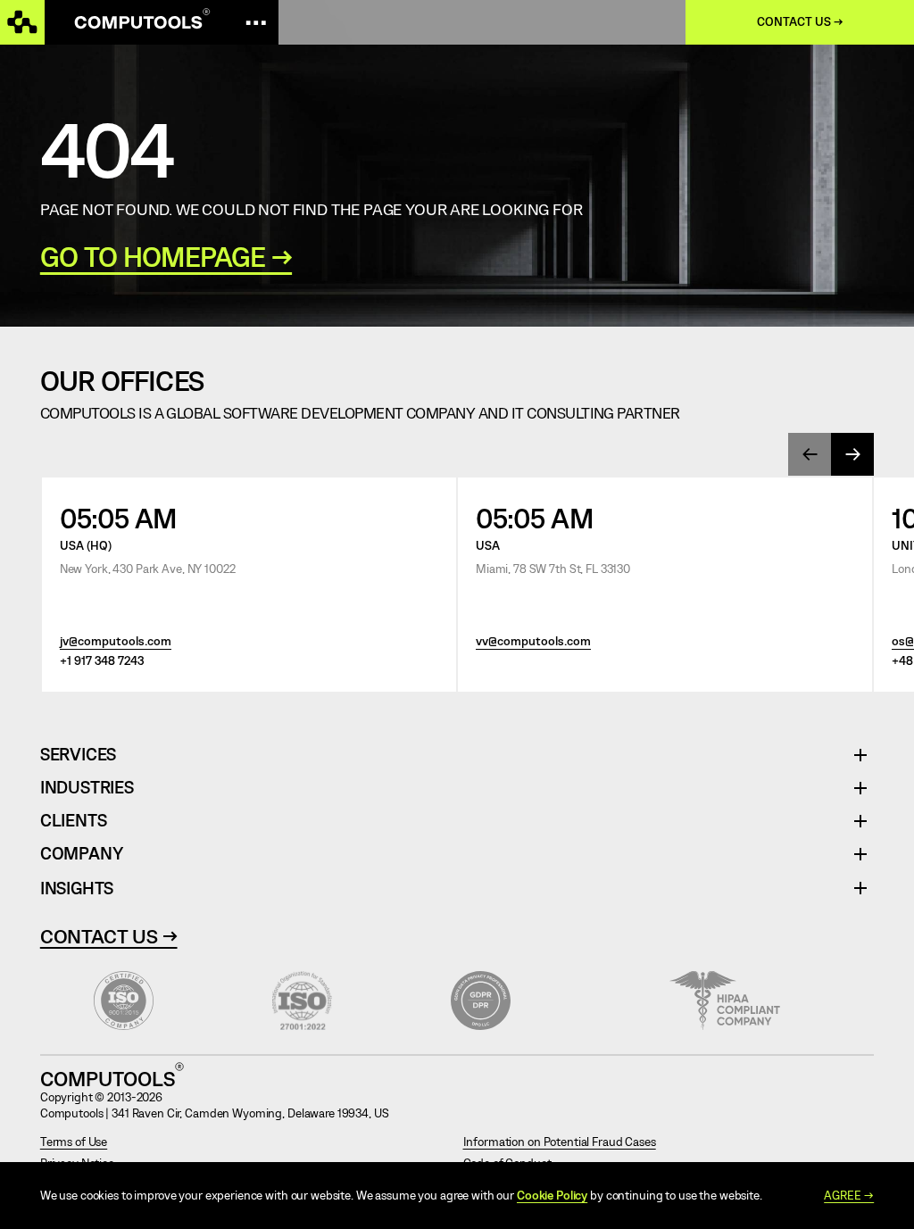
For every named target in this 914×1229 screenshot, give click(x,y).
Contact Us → (109, 935)
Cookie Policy (552, 1195)
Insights (76, 887)
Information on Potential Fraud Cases (559, 1141)
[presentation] (809, 454)
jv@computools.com (115, 641)
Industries (87, 787)
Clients (73, 820)
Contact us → (800, 21)
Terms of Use (73, 1141)
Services (84, 754)
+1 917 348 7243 (102, 660)
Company (81, 853)
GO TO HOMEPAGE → (166, 256)
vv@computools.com (533, 641)
